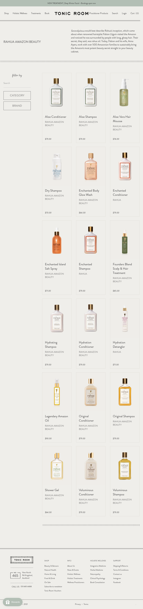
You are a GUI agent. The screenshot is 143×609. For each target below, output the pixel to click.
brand (17, 106)
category (17, 95)
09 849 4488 (26, 586)
